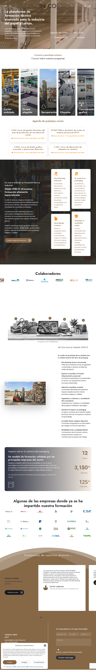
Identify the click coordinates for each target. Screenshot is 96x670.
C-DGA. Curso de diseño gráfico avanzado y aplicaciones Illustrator (28, 148)
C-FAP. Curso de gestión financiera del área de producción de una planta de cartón (28, 132)
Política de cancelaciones (36, 666)
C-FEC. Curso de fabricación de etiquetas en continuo (68, 148)
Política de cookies (11, 666)
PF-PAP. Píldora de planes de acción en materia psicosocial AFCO (68, 131)
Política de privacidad (22, 666)
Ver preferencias (39, 662)
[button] (45, 645)
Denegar (24, 662)
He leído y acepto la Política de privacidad (69, 652)
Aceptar (9, 662)
